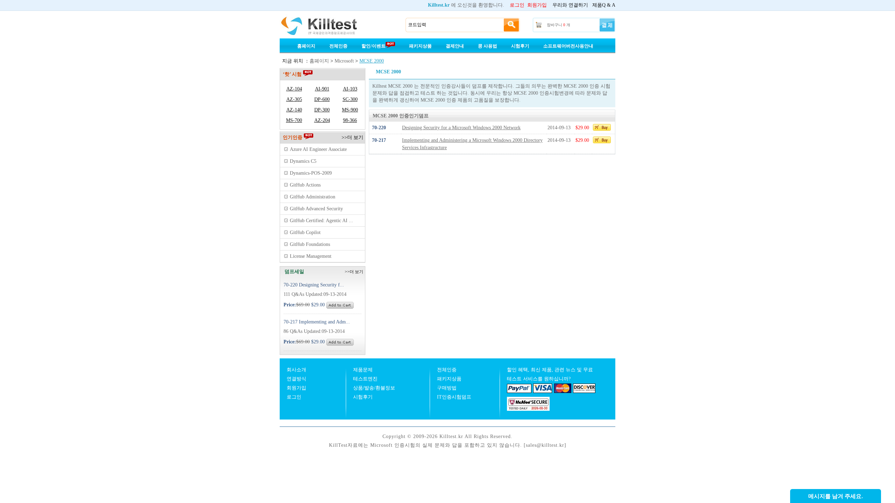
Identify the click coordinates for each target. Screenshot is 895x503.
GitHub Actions (305, 185)
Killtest (329, 25)
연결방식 (296, 378)
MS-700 (294, 120)
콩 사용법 (487, 46)
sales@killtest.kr (545, 445)
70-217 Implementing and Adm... (317, 322)
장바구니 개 (558, 25)
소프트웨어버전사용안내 (568, 46)
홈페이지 (306, 46)
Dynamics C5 (303, 161)
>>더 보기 (352, 137)
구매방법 (447, 388)
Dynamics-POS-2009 (311, 173)
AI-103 (350, 89)
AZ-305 (294, 99)
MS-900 (350, 109)
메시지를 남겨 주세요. (835, 496)
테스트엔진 (365, 378)
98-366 (350, 120)
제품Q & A (603, 5)
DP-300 (322, 109)
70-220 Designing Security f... (314, 284)
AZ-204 (322, 120)
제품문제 (363, 369)
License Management (310, 256)
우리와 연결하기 (570, 5)
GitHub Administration (312, 196)
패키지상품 (420, 46)
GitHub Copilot (305, 232)
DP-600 (322, 99)
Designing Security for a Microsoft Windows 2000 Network (461, 127)
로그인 (517, 5)
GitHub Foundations (310, 244)
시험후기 (520, 46)
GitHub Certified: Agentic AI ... (321, 220)
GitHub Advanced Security (316, 208)
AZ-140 (294, 109)
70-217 (379, 140)
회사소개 (296, 369)
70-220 (379, 127)
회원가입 (537, 5)
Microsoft (344, 61)
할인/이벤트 (373, 46)
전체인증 (338, 46)
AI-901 (322, 89)
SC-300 (350, 99)
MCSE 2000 (371, 61)
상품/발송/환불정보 (374, 388)
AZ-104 (294, 89)
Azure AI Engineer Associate (318, 149)
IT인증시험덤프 (454, 397)
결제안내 (455, 46)
